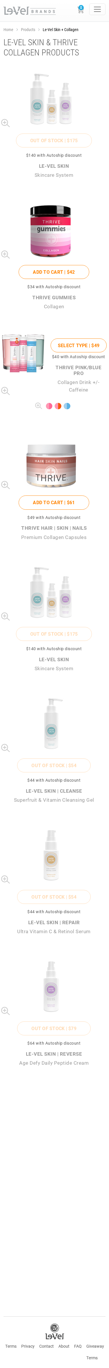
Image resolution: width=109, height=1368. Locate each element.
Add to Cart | (54, 272)
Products (28, 29)
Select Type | (78, 345)
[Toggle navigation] (97, 9)
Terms (11, 1346)
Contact (46, 1346)
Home (8, 29)
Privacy (28, 1346)
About (63, 1346)
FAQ (78, 1346)
